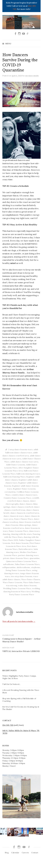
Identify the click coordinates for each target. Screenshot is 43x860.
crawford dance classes (18, 501)
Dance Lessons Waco (18, 531)
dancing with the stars (21, 534)
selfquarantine (9, 567)
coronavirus (10, 492)
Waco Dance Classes (30, 579)
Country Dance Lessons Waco (17, 498)
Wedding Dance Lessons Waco (17, 588)
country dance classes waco (24, 495)
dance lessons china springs (18, 525)
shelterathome (23, 567)
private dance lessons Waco (16, 558)
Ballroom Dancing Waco (14, 477)
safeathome (8, 564)
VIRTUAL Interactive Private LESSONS (21, 651)
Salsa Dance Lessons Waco (27, 564)
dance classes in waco (14, 516)
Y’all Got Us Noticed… (11, 684)
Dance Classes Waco (23, 519)
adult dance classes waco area (24, 461)
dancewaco (34, 531)
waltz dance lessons (27, 585)
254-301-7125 (7, 725)
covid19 (35, 498)
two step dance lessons (21, 576)
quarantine (35, 558)
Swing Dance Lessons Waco (18, 570)
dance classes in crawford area (24, 513)
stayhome (35, 567)
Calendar (15, 852)
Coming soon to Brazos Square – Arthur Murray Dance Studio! (21, 640)
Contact (34, 852)
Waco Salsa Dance (31, 582)
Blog (7, 852)
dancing (6, 534)
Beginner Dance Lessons (24, 489)
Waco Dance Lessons (12, 582)
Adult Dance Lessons (15, 464)
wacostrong (11, 585)
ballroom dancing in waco (28, 474)
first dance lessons (20, 543)
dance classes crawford (22, 507)
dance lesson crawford (29, 522)
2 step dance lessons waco (20, 449)
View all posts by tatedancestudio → (18, 621)
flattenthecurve (26, 549)
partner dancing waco (28, 555)
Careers (25, 852)
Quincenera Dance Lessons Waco (21, 561)
